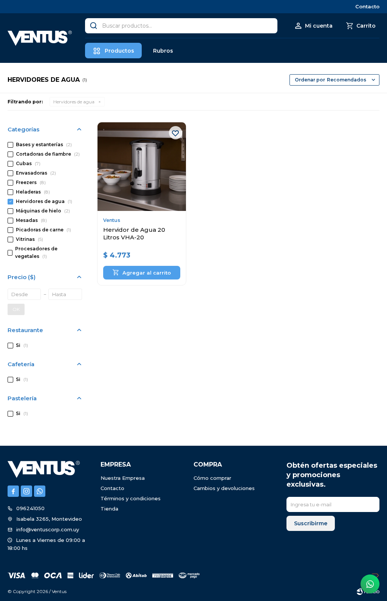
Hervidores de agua (73, 102)
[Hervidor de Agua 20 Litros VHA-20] (142, 166)
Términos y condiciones (131, 498)
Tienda (109, 509)
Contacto (367, 6)
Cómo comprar (212, 478)
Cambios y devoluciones (224, 488)
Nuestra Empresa (123, 478)
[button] (93, 25)
